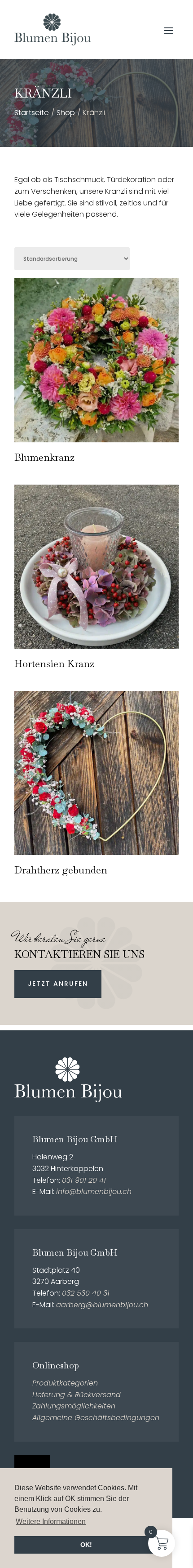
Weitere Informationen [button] (51, 1521)
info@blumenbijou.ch (94, 1191)
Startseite (31, 112)
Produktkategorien (65, 1383)
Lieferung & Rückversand (76, 1395)
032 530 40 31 (86, 1293)
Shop (66, 112)
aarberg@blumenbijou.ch (102, 1305)
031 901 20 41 (84, 1180)
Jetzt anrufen (58, 983)
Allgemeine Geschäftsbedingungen (95, 1417)
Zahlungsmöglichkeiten (73, 1406)
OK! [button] (86, 1544)
